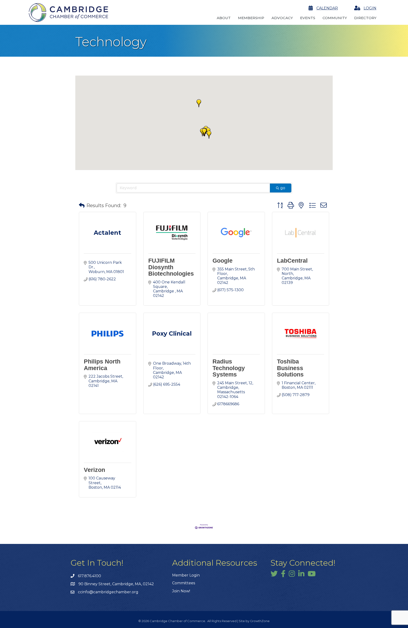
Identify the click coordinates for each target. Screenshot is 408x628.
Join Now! (181, 591)
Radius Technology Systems (228, 368)
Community (335, 18)
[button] (209, 135)
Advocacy (282, 18)
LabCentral (292, 260)
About (224, 18)
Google (222, 260)
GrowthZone (260, 621)
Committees (183, 583)
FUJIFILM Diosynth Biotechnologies (171, 267)
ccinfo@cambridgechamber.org (108, 592)
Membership (251, 18)
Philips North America (102, 364)
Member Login (186, 575)
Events (307, 18)
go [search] (282, 188)
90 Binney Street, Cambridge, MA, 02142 (116, 584)
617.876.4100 (89, 576)
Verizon (94, 469)
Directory (365, 18)
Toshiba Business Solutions (290, 368)
